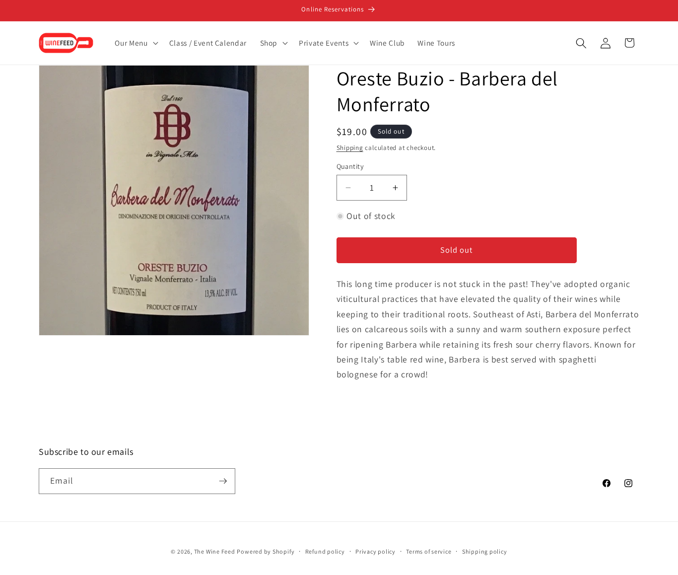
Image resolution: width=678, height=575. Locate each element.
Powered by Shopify (265, 551)
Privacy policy (375, 551)
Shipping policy (484, 551)
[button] (135, 43)
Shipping (350, 148)
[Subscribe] (223, 481)
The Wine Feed (214, 551)
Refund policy (325, 551)
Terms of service (428, 551)
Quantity (350, 166)
